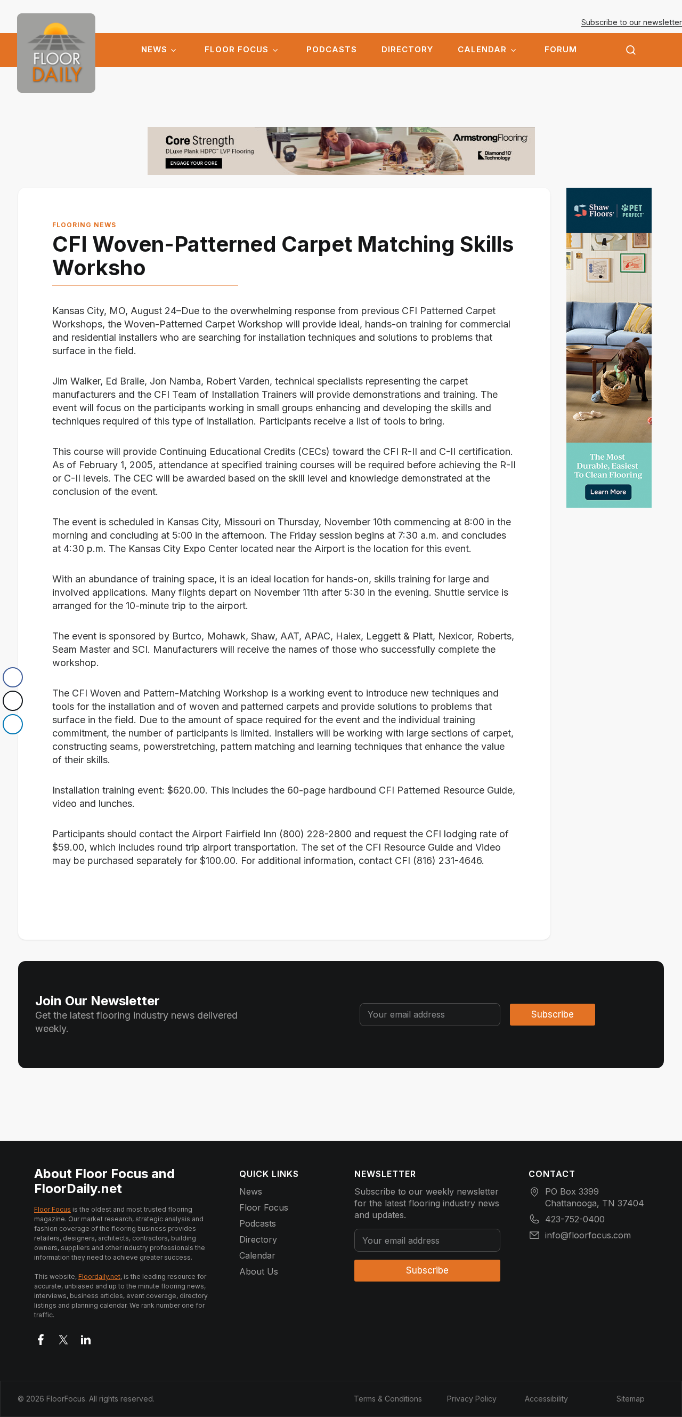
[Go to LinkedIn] (86, 1337)
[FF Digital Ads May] (609, 348)
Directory (407, 49)
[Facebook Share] (13, 677)
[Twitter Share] (13, 701)
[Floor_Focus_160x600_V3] (341, 151)
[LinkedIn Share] (13, 724)
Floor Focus (237, 49)
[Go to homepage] (56, 53)
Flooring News (84, 225)
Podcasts (331, 49)
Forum (561, 49)
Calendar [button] (482, 49)
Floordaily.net (99, 1276)
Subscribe (552, 1014)
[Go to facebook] (41, 1337)
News (154, 49)
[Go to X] (63, 1337)
